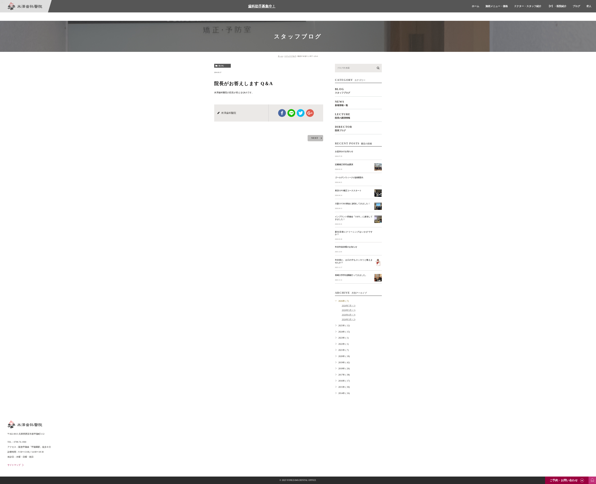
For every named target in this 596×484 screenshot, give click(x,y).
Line (291, 113)
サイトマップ (13, 465)
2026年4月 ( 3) (348, 315)
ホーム (280, 56)
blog (221, 66)
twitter (301, 113)
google (310, 113)
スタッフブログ (290, 56)
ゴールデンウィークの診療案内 (349, 177)
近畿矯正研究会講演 (344, 164)
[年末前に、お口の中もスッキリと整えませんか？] (378, 262)
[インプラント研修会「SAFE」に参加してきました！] (378, 219)
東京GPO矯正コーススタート (348, 190)
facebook (282, 113)
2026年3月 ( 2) (348, 319)
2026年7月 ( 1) (348, 306)
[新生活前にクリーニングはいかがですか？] (378, 234)
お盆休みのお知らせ (344, 151)
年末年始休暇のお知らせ (346, 247)
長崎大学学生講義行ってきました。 (351, 275)
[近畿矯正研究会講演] (378, 167)
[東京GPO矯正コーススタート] (378, 193)
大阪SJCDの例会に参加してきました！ (352, 203)
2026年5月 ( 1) (348, 310)
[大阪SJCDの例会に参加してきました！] (378, 206)
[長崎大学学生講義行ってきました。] (378, 277)
